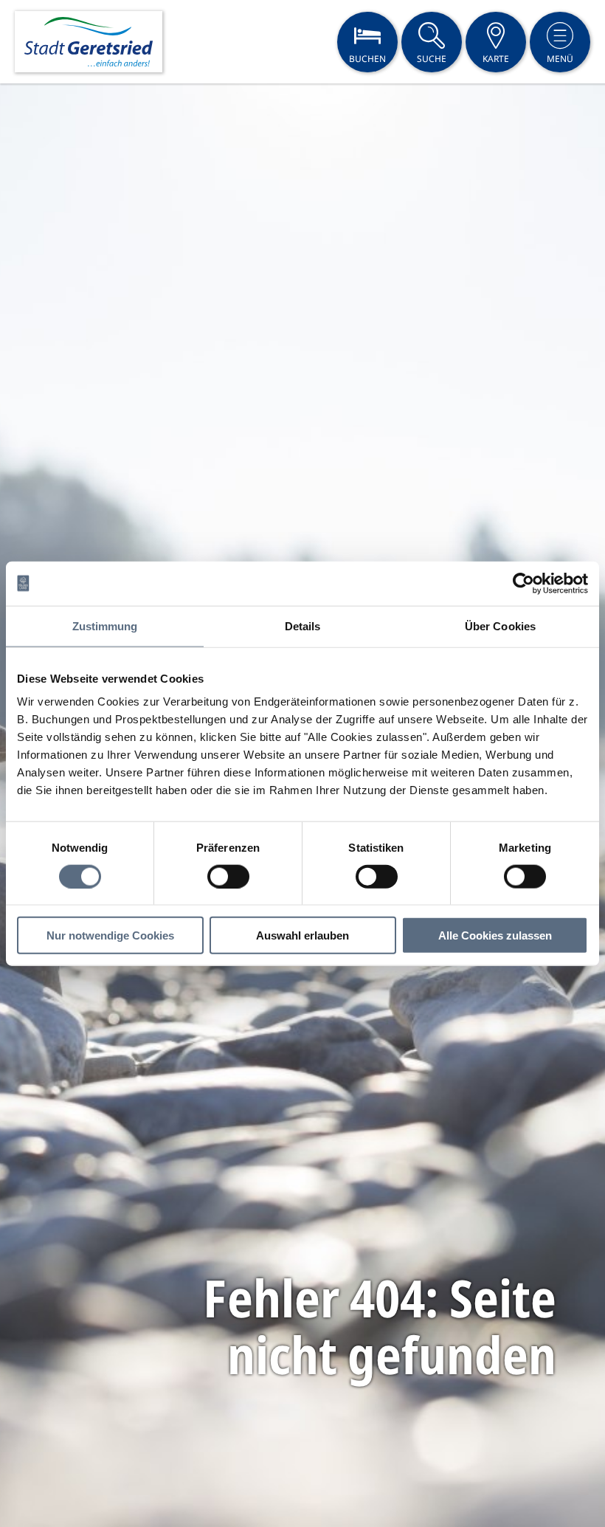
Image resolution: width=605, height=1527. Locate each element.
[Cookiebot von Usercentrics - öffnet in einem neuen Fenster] (523, 583)
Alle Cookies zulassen (495, 935)
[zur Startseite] (88, 41)
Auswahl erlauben (302, 935)
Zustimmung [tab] (105, 625)
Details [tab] (303, 625)
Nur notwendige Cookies (110, 935)
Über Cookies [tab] (500, 625)
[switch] (228, 876)
